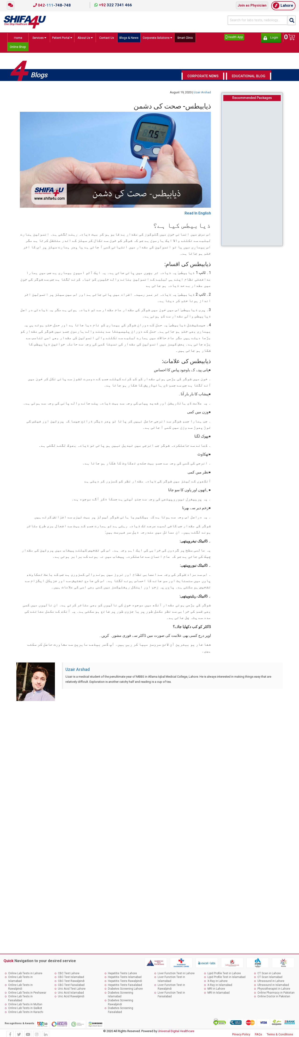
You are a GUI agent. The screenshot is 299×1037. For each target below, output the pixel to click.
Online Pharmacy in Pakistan (276, 994)
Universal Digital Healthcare (176, 1033)
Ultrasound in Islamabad (273, 987)
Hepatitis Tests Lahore (122, 975)
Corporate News (202, 78)
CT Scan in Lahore (269, 975)
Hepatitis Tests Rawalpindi (125, 983)
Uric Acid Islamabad (71, 994)
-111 (54, 5)
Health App (235, 37)
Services (35, 38)
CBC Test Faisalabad (71, 987)
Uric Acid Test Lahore (71, 990)
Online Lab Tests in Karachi (25, 1014)
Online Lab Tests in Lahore (25, 975)
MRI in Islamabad (218, 994)
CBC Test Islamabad (71, 979)
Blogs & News (132, 38)
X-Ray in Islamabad (219, 987)
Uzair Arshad (202, 94)
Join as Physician (252, 5)
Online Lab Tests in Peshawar (27, 994)
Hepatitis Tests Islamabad (125, 979)
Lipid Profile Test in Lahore (224, 975)
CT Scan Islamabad (269, 979)
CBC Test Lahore (68, 975)
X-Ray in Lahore (217, 983)
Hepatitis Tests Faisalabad (125, 987)
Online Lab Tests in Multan (25, 1006)
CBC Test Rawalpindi (71, 983)
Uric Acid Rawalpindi (71, 998)
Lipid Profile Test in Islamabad (226, 979)
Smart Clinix (195, 38)
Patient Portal (59, 38)
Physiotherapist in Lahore (273, 990)
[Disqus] (149, 767)
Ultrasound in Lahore (270, 983)
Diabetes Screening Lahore (125, 990)
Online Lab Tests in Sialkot (25, 1010)
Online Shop (18, 48)
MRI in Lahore (216, 990)
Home (16, 38)
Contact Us (108, 38)
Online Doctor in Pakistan (273, 998)
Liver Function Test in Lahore (176, 975)
